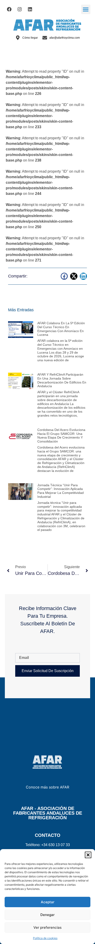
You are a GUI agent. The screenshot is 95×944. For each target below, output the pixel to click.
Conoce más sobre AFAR (47, 787)
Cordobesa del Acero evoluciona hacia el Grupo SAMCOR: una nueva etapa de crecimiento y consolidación (61, 435)
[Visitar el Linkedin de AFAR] (30, 9)
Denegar (47, 915)
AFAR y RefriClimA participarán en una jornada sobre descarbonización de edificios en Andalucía (61, 380)
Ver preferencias (47, 927)
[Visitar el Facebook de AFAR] (9, 9)
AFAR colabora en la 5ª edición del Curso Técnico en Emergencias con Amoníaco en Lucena (61, 328)
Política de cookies (45, 938)
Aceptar (47, 902)
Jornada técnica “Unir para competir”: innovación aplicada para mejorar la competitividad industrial (60, 490)
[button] (88, 855)
